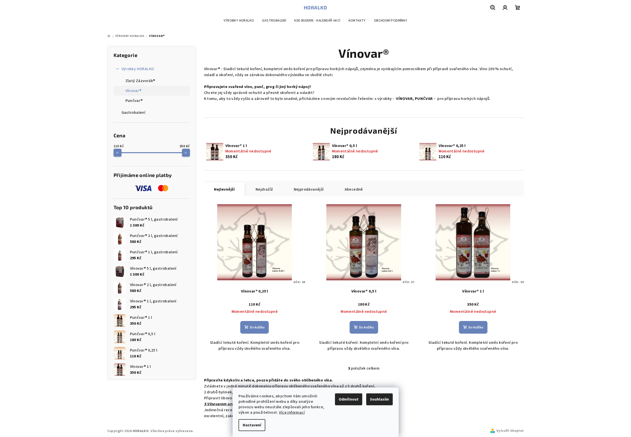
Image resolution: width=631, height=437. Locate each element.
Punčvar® (134, 100)
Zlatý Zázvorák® (140, 81)
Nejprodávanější (309, 189)
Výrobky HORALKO (137, 69)
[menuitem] (239, 20)
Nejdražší (264, 189)
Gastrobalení (133, 112)
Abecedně (354, 189)
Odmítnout (349, 399)
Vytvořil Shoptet (510, 430)
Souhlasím (379, 399)
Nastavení (252, 425)
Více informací (292, 412)
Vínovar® (133, 90)
